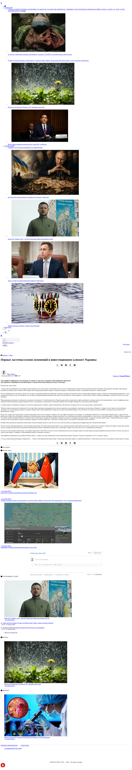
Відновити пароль (8, 343)
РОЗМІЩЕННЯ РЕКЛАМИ (13, 748)
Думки (11, 355)
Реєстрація (126, 344)
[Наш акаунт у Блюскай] (56, 757)
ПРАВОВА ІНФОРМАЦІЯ (9, 745)
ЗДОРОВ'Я (11, 11)
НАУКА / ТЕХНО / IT (108, 9)
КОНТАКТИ (25, 745)
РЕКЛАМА (7, 327)
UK (125, 352)
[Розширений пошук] (5, 332)
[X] (57, 365)
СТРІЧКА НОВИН (14, 9)
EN (128, 352)
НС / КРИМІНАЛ (68, 9)
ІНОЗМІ (39, 147)
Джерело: (121, 376)
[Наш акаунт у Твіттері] (52, 757)
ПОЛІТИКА (24, 9)
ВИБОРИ (60, 9)
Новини (5, 355)
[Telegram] (66, 365)
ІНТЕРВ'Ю (27, 147)
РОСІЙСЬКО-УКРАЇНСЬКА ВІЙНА (89, 9)
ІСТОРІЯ (34, 147)
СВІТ (76, 9)
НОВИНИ (7, 8)
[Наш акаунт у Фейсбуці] (61, 757)
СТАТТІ (16, 147)
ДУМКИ (10, 147)
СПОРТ (122, 9)
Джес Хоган (11, 374)
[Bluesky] (61, 365)
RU (130, 352)
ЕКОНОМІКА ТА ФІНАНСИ (37, 9)
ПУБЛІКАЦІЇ (8, 146)
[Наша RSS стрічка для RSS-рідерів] (80, 757)
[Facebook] (70, 365)
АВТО (118, 9)
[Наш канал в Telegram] (65, 757)
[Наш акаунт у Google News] (70, 757)
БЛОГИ (21, 147)
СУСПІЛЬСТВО (52, 9)
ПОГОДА (18, 11)
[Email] (74, 365)
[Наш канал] (75, 757)
